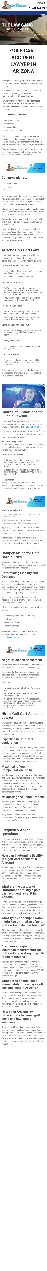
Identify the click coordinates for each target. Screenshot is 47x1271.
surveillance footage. (11, 637)
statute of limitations (33, 427)
